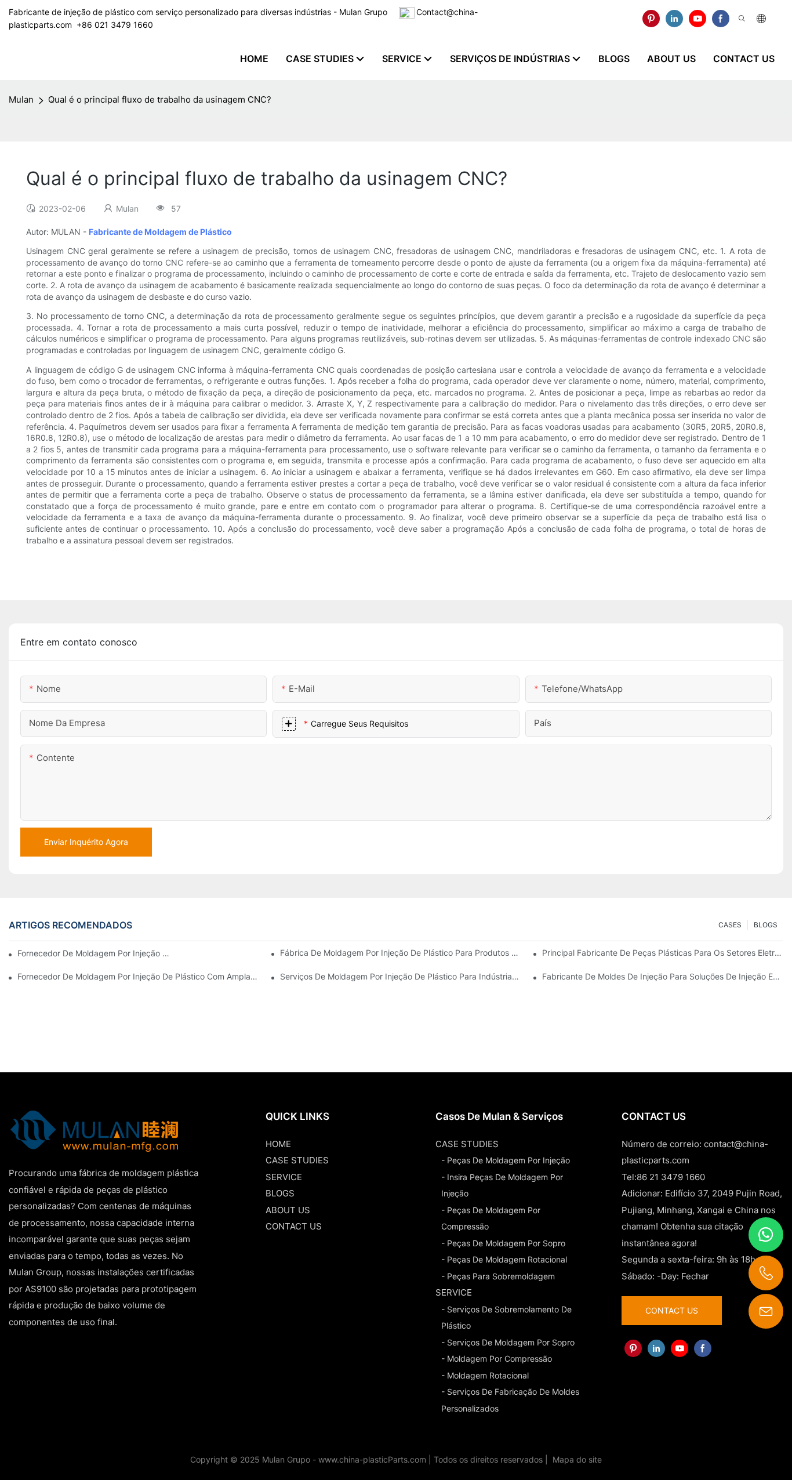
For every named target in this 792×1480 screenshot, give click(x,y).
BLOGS (766, 924)
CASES (730, 924)
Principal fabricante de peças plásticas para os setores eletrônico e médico (662, 952)
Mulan (21, 99)
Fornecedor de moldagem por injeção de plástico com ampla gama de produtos (138, 976)
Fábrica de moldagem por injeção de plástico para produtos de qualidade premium (400, 952)
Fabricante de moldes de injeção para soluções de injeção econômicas (662, 976)
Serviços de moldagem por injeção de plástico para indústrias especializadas (400, 976)
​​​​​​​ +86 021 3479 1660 (112, 25)
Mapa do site (576, 1459)
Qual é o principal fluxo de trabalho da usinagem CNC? (159, 99)
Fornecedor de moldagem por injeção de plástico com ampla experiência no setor (94, 953)
